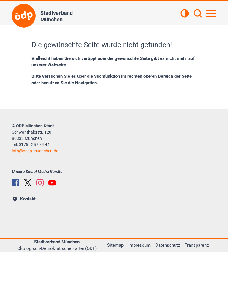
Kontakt (28, 199)
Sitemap (115, 245)
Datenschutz (167, 245)
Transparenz (197, 245)
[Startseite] (24, 16)
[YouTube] (52, 182)
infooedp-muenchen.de (35, 150)
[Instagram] (40, 182)
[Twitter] (27, 182)
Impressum (139, 245)
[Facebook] (15, 182)
